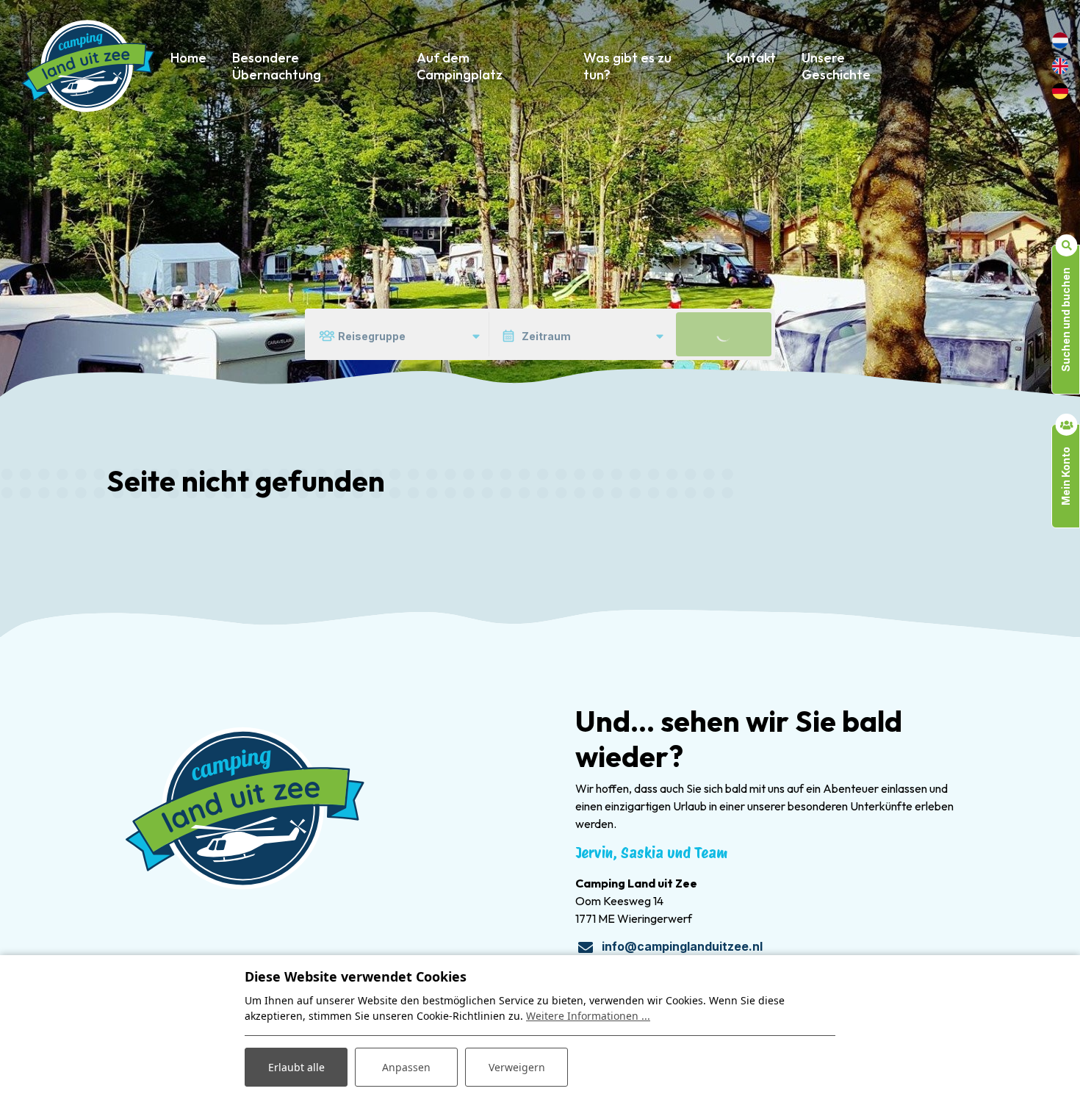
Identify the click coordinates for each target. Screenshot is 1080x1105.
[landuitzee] (88, 65)
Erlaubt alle (296, 1067)
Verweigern (517, 1067)
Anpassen (406, 1067)
